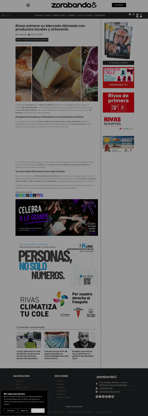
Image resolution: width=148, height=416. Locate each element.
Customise (10, 410)
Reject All (24, 410)
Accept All (38, 410)
